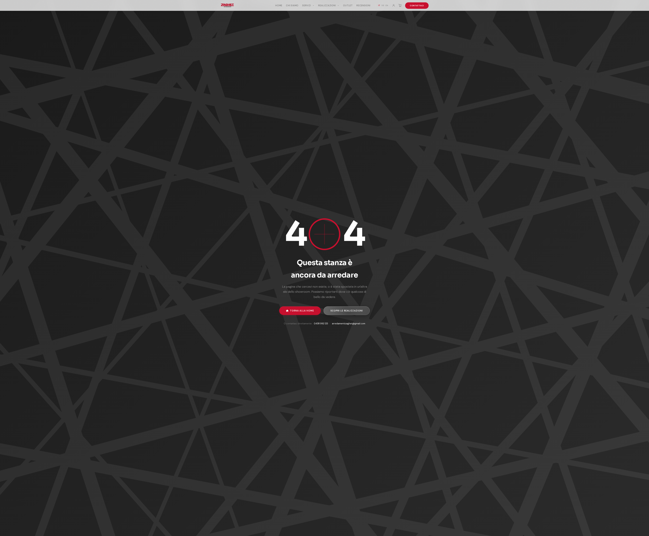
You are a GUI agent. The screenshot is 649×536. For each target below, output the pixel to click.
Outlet (348, 5)
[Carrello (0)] (400, 5)
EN (387, 5)
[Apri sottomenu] (313, 6)
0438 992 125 (321, 323)
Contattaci (417, 5)
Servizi (306, 5)
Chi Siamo (292, 5)
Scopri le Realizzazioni (346, 310)
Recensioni (363, 5)
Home (278, 5)
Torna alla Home (302, 310)
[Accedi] (393, 5)
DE (383, 5)
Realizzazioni (327, 5)
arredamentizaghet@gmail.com (348, 323)
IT (379, 5)
